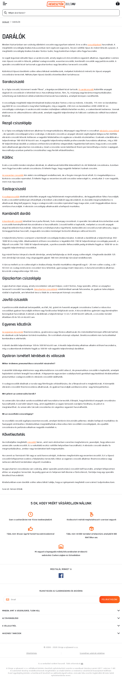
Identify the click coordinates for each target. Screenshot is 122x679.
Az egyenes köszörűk (12, 332)
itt (82, 664)
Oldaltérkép (31, 653)
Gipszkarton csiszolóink (45, 289)
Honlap (5, 22)
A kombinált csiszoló (12, 221)
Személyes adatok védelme (92, 653)
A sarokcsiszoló (86, 89)
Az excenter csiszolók (13, 175)
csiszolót (31, 442)
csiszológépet (94, 44)
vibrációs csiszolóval (109, 130)
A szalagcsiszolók (10, 196)
